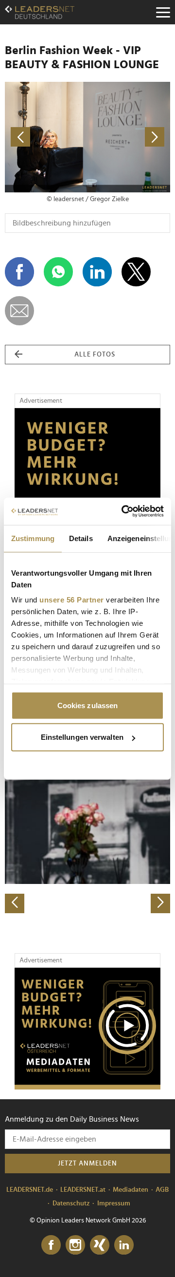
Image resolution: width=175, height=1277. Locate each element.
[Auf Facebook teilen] (19, 271)
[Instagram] (75, 1245)
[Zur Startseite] (39, 12)
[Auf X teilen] (136, 271)
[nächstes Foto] (129, 137)
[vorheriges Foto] (46, 137)
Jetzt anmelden (87, 1163)
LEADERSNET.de (29, 1189)
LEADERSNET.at (82, 1189)
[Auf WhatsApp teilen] (58, 271)
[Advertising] (87, 1028)
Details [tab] (81, 538)
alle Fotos (94, 354)
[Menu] (163, 12)
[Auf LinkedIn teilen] (97, 271)
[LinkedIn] (124, 1245)
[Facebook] (51, 1245)
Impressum (113, 1203)
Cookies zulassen (87, 705)
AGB (162, 1189)
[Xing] (99, 1245)
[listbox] (87, 832)
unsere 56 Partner (71, 600)
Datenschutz (71, 1203)
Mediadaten (130, 1189)
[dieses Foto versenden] (19, 310)
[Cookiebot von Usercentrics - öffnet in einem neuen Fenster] (123, 511)
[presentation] (14, 903)
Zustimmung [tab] (32, 538)
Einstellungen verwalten (82, 737)
